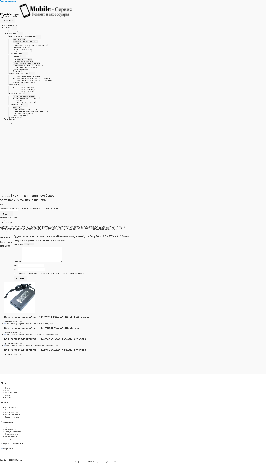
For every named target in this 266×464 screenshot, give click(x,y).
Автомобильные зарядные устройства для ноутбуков (32, 78)
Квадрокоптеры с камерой (22, 51)
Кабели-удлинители (20, 115)
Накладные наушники (25, 62)
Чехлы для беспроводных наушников (26, 63)
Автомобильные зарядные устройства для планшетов (32, 80)
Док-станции (17, 100)
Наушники (16, 56)
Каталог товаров (10, 33)
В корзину (6, 214)
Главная (7, 27)
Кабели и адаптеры (15, 104)
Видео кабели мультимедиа (23, 113)
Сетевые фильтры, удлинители (24, 102)
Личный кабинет (10, 119)
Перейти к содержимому (8, 1)
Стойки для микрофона (21, 47)
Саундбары (17, 71)
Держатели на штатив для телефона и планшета (30, 45)
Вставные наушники (24, 60)
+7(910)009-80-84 (11, 25)
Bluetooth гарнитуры (20, 69)
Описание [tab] (7, 221)
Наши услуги (8, 123)
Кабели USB (17, 107)
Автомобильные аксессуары (19, 73)
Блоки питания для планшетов (24, 89)
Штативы (16, 43)
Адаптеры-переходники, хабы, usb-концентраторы (31, 111)
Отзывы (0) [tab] (8, 223)
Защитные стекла (15, 117)
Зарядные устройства (16, 93)
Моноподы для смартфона (22, 49)
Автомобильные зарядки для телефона (27, 76)
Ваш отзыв (18, 262)
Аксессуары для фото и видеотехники (22, 36)
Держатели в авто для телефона (24, 82)
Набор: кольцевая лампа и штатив (25, 41)
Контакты (7, 121)
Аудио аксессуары (15, 53)
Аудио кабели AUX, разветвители (25, 109)
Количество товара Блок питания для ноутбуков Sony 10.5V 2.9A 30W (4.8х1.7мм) (29, 208)
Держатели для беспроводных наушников (28, 65)
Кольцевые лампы (19, 40)
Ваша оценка (19, 244)
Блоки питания (14, 84)
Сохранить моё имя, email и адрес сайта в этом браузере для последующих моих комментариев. (50, 273)
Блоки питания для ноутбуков (23, 87)
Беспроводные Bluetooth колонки (25, 67)
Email (16, 269)
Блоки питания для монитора (23, 91)
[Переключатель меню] (14, 28)
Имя (16, 265)
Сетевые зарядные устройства (24, 96)
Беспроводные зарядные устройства (26, 98)
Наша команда (14, 31)
